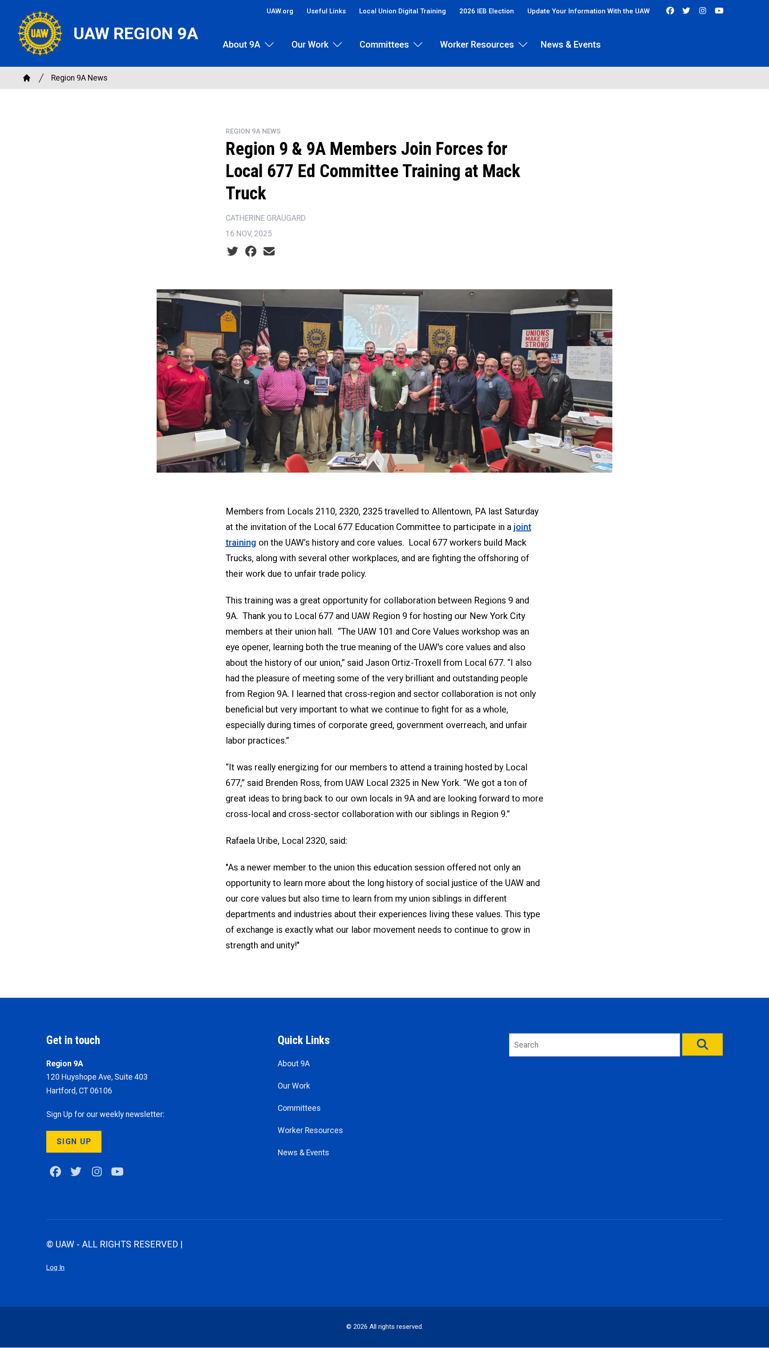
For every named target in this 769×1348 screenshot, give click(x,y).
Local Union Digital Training (402, 11)
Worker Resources (477, 44)
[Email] (269, 251)
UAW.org (280, 11)
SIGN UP (74, 1141)
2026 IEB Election (486, 11)
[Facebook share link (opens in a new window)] (251, 251)
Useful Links (326, 11)
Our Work (309, 44)
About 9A (241, 44)
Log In (55, 1267)
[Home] (26, 77)
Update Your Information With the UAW (588, 11)
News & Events (571, 44)
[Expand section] (269, 44)
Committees (384, 44)
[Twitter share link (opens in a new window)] (232, 251)
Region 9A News (79, 77)
